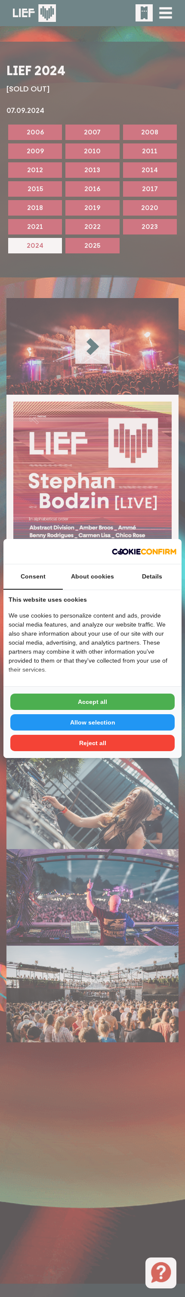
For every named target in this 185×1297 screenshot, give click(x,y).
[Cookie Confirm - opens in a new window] (144, 551)
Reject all (92, 743)
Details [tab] (152, 576)
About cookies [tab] (92, 576)
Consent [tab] (33, 576)
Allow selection (92, 722)
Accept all (92, 701)
